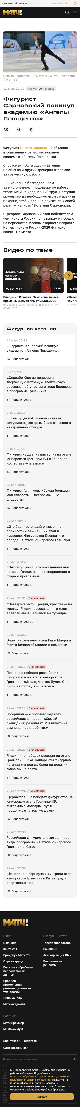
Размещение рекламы (52, 963)
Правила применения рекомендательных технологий (17, 986)
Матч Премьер (13, 1023)
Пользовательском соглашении (30, 1079)
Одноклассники (14, 1048)
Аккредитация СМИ (57, 955)
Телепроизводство (57, 943)
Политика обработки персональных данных (18, 971)
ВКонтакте (10, 1041)
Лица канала (12, 998)
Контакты (10, 949)
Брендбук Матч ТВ (16, 955)
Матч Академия (14, 1004)
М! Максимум (13, 1029)
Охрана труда (13, 961)
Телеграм (30, 1041)
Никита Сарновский (36, 148)
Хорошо (42, 1096)
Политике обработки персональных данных (38, 1076)
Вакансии (50, 949)
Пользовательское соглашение (20, 1059)
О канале (9, 943)
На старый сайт (60, 3)
